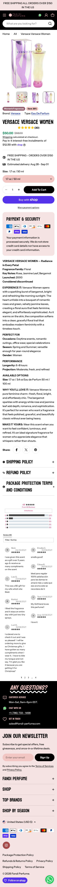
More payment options (28, 207)
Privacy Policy (44, 861)
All (15, 33)
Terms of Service (34, 867)
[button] (18, 677)
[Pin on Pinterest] (35, 450)
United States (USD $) (20, 821)
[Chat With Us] (40, 15)
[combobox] (28, 23)
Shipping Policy (12, 867)
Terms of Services (44, 766)
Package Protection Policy (18, 854)
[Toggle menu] (4, 15)
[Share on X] (26, 450)
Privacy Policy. (14, 769)
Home (6, 33)
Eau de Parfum (40, 113)
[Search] (50, 23)
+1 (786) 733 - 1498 (20, 712)
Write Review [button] (28, 510)
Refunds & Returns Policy (18, 861)
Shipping (7, 137)
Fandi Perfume (20, 873)
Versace (15, 113)
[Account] (46, 15)
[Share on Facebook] (16, 450)
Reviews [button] (7, 535)
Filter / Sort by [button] (11, 540)
